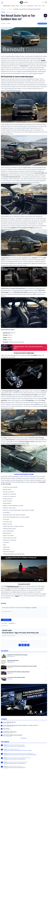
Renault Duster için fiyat (13, 586)
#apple (17, 5)
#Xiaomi (36, 5)
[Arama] (42, 2)
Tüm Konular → (24, 738)
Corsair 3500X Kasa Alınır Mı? (9, 722)
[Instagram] (28, 645)
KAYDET (9, 23)
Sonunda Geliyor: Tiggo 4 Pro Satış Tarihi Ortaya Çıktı (20, 633)
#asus (40, 5)
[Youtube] (22, 645)
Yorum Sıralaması (4, 623)
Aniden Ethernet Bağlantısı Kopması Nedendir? (12, 735)
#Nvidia (43, 5)
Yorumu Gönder (6, 619)
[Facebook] (20, 645)
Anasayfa (3, 9)
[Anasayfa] (23, 2)
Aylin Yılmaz (8, 12)
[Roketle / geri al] (45, 15)
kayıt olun (27, 607)
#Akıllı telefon (30, 5)
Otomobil (9, 9)
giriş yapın (34, 607)
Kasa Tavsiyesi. (6, 728)
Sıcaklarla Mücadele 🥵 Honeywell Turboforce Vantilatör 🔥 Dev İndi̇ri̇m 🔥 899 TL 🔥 (21, 725)
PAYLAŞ (3, 23)
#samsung (13, 5)
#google (21, 5)
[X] (25, 645)
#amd (25, 5)
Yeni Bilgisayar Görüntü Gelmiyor (10, 731)
